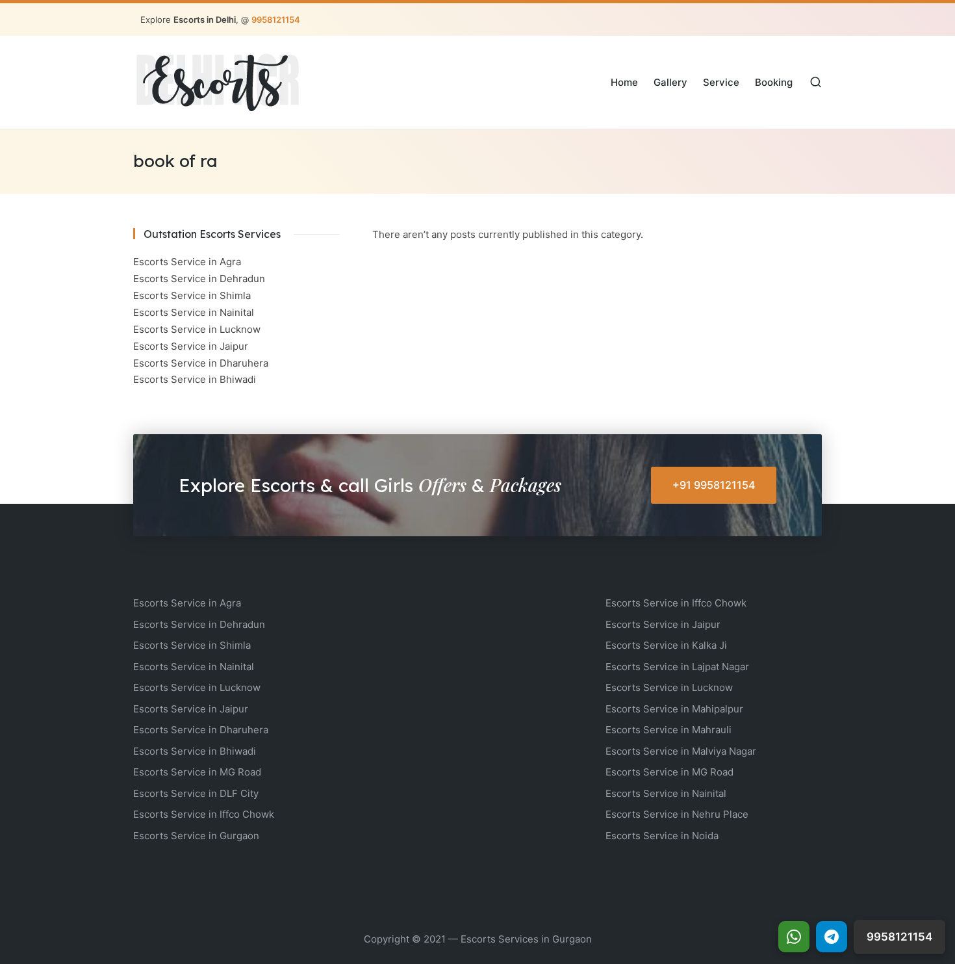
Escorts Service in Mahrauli (668, 729)
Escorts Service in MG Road (197, 772)
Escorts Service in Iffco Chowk (203, 814)
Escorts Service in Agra (187, 261)
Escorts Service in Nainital (193, 312)
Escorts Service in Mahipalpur (674, 709)
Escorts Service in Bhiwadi (194, 379)
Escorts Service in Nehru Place (676, 814)
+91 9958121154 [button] (714, 484)
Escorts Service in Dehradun (199, 278)
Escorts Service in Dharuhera (200, 363)
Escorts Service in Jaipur (190, 346)
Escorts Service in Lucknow (197, 329)
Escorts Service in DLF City (196, 793)
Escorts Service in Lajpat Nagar (677, 666)
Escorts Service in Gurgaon (196, 835)
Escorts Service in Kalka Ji (666, 645)
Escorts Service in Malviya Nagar (680, 751)
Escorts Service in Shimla (192, 295)
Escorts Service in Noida (662, 835)
